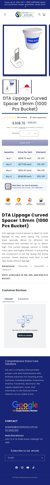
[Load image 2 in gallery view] (25, 87)
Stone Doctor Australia (28, 477)
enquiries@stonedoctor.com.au (21, 426)
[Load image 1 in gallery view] (10, 87)
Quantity (15, 133)
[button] (5, 14)
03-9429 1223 (11, 430)
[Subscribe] (42, 458)
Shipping (21, 127)
